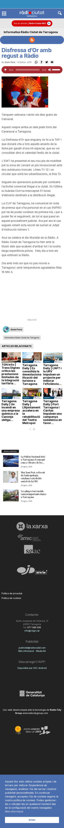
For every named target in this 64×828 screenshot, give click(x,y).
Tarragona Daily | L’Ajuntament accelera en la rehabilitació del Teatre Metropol (31, 412)
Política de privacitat (12, 593)
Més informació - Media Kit (32, 651)
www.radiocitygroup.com (35, 713)
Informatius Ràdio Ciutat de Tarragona (31, 32)
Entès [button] (32, 819)
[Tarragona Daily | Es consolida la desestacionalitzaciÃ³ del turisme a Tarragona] (32, 357)
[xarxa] (32, 526)
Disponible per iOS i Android (32, 668)
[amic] (32, 537)
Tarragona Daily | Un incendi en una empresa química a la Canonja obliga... (11, 410)
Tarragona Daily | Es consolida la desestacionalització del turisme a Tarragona (31, 374)
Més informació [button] (14, 811)
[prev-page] (30, 429)
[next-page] (33, 429)
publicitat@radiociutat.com (32, 647)
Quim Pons (10, 62)
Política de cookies (11, 598)
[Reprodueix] (5, 69)
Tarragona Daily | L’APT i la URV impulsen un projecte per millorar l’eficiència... (52, 374)
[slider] (56, 69)
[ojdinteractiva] (32, 571)
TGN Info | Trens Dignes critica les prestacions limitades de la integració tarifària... (11, 374)
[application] (32, 69)
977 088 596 (34, 627)
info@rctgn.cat (32, 630)
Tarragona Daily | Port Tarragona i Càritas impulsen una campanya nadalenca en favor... (52, 412)
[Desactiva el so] (49, 69)
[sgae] (32, 549)
